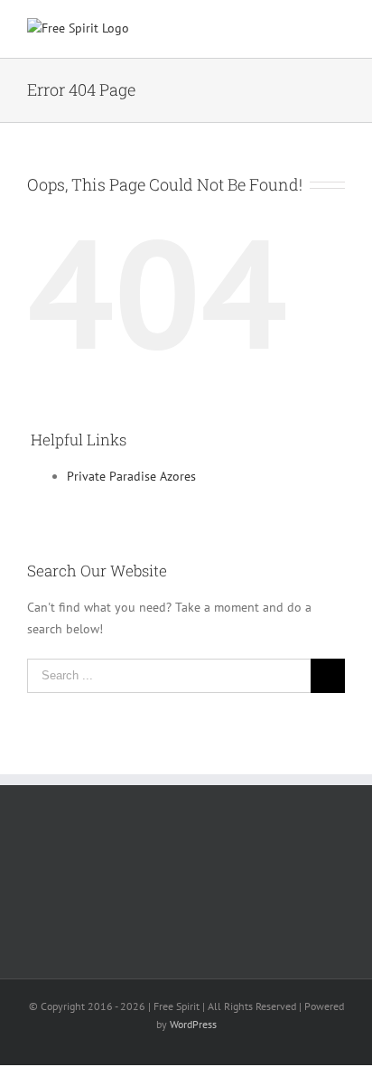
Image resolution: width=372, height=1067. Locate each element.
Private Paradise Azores (131, 476)
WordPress (193, 1024)
